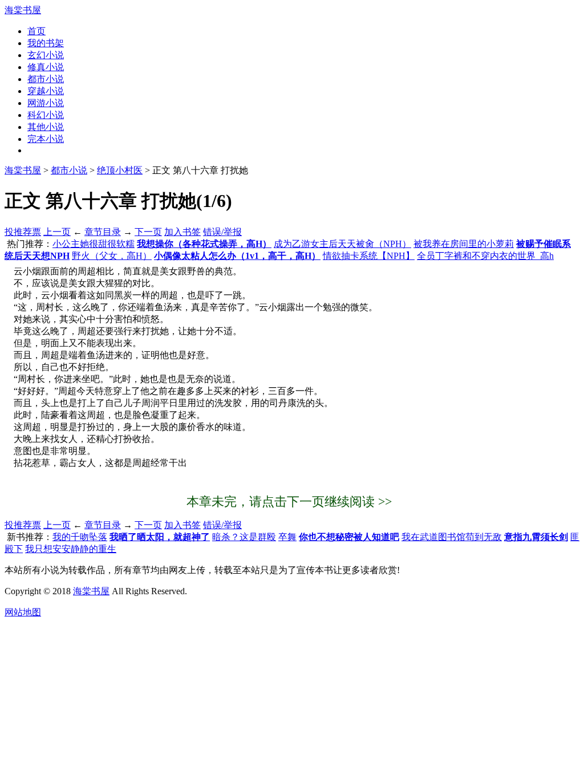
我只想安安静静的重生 (70, 549)
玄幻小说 (45, 55)
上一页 (57, 232)
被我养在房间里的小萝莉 (463, 244)
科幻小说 (45, 115)
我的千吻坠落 (79, 537)
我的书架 (45, 43)
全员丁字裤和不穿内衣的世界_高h (485, 256)
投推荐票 (23, 232)
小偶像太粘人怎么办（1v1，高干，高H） (237, 256)
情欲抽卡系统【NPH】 (369, 256)
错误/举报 (222, 232)
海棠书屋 (23, 10)
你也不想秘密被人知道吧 (349, 537)
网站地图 (23, 612)
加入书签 (182, 232)
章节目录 (102, 232)
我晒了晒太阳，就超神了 (160, 537)
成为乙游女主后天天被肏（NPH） (342, 244)
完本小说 (45, 139)
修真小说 (45, 67)
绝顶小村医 (120, 170)
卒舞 (287, 537)
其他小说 (45, 127)
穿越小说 (45, 91)
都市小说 (45, 79)
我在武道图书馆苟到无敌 (452, 537)
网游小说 (45, 103)
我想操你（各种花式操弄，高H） (204, 244)
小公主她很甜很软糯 (93, 244)
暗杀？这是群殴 (244, 537)
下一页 (148, 232)
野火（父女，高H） (112, 256)
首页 (36, 31)
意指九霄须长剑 (536, 537)
